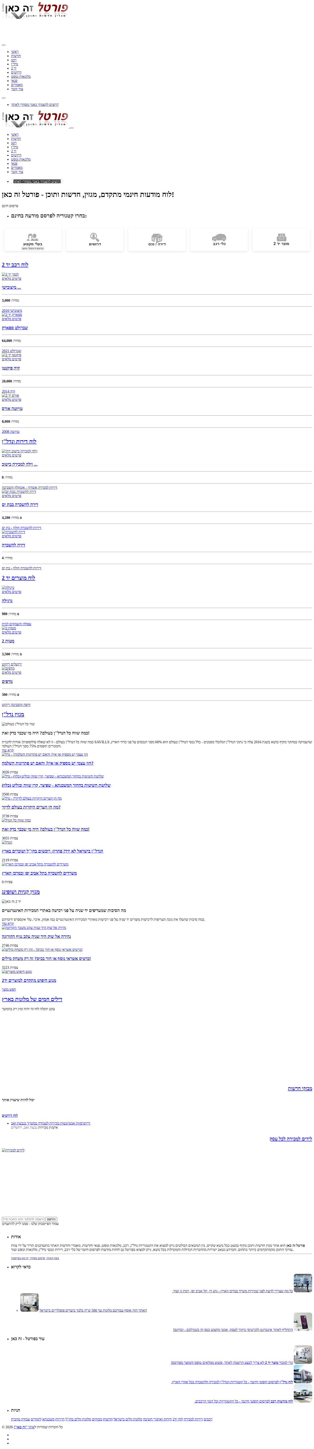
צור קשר (17, 89)
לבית (5, 624)
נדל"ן (14, 64)
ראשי (15, 52)
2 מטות (8, 641)
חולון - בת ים (11, 528)
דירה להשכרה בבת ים (20, 504)
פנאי (14, 81)
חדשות (16, 56)
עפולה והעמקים (20, 624)
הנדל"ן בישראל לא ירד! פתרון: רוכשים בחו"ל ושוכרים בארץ (52, 851)
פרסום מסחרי (37, 1258)
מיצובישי (15, 310)
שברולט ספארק (15, 327)
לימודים (36, 1419)
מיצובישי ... (11, 287)
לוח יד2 (178, 1419)
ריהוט (6, 664)
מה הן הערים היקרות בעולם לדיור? (31, 807)
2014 (5, 391)
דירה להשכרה (13, 545)
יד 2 (14, 68)
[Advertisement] (85, 30)
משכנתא (48, 1419)
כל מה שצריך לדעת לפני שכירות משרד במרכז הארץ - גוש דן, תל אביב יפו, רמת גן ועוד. (232, 1291)
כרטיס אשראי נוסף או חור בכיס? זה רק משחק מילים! (46, 958)
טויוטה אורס (12, 408)
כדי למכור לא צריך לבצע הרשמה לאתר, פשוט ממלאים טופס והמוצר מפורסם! (232, 1363)
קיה (12, 391)
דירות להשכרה (30, 528)
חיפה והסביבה (20, 705)
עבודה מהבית (20, 1419)
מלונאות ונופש (21, 76)
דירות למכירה (47, 487)
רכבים (208, 1419)
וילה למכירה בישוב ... (19, 464)
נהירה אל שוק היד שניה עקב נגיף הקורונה (36, 936)
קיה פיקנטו (11, 368)
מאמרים (17, 85)
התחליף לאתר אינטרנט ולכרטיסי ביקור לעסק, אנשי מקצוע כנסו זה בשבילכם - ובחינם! (233, 1330)
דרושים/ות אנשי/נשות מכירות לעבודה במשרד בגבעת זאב (50, 1123)
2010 (5, 310)
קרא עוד (8, 750)
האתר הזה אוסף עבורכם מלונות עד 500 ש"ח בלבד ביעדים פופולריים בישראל (93, 1310)
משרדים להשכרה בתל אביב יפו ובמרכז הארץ (39, 873)
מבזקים (97, 1419)
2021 (5, 351)
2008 (5, 432)
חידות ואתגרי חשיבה (157, 1419)
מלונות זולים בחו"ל (78, 1419)
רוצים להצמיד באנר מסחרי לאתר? (35, 105)
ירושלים (16, 664)
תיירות (60, 1419)
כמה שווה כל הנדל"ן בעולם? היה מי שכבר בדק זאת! (45, 829)
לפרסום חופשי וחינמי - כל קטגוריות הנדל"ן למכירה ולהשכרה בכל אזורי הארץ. (232, 1382)
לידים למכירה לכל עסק (291, 1138)
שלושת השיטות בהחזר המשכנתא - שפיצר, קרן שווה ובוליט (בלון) (56, 785)
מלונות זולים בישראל (128, 1419)
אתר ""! (24, 1427)
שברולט (15, 351)
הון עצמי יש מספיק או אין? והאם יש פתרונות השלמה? (48, 763)
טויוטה (14, 432)
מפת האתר (52, 1258)
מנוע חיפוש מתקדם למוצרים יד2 (29, 980)
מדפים (7, 681)
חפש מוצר (9, 989)
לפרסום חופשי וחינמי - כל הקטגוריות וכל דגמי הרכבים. (243, 1401)
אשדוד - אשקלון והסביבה (19, 487)
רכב (14, 60)
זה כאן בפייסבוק (20, 1258)
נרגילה (7, 600)
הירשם (51, 1219)
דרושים (16, 72)
